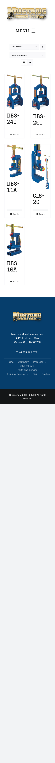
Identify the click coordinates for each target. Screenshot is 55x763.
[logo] (27, 5)
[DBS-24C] (14, 91)
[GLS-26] (41, 167)
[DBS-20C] (41, 92)
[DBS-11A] (14, 161)
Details (15, 134)
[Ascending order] (42, 47)
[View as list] (30, 62)
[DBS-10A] (14, 240)
